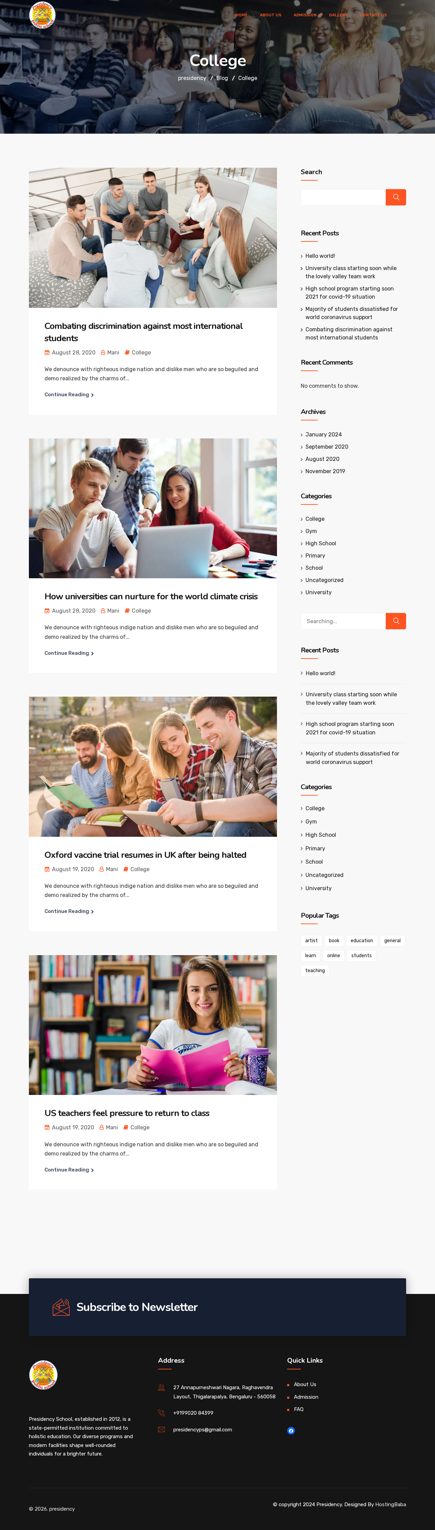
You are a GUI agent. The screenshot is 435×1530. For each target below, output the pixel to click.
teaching (315, 971)
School (314, 568)
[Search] (396, 621)
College (141, 352)
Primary (315, 555)
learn (310, 956)
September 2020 (327, 447)
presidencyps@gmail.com (202, 1430)
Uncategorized (325, 580)
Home (242, 15)
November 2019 (325, 471)
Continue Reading (67, 395)
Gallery (338, 15)
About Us (270, 15)
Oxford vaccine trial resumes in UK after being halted (145, 855)
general (392, 941)
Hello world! (320, 256)
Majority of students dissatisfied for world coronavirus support (352, 757)
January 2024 (324, 434)
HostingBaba (390, 1504)
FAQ (298, 1409)
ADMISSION (305, 15)
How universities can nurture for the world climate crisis (151, 596)
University (319, 592)
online (333, 956)
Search (311, 172)
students (361, 956)
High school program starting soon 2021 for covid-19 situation (350, 728)
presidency (62, 1509)
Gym (311, 531)
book (334, 941)
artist (311, 941)
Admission (306, 1397)
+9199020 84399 (193, 1413)
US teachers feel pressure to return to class (127, 1113)
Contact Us (373, 15)
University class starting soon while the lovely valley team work (351, 698)
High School (321, 543)
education (362, 941)
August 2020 (323, 459)
